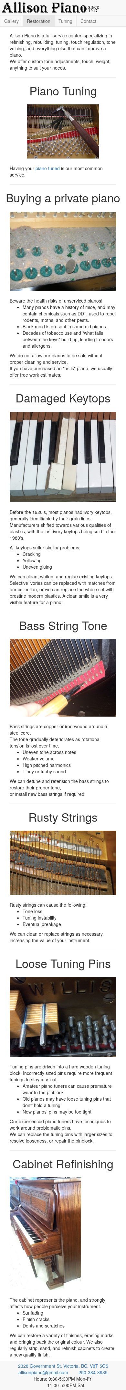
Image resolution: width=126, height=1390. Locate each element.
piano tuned (48, 168)
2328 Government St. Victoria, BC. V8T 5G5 (63, 1366)
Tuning (65, 21)
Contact (88, 21)
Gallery (11, 21)
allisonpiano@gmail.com (43, 1372)
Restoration (38, 21)
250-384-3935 (93, 1372)
